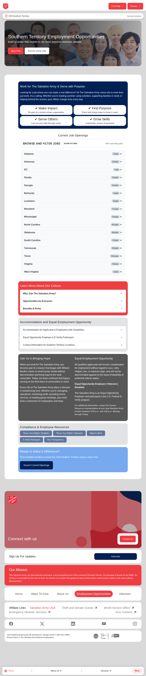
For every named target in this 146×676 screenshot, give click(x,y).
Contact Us (128, 539)
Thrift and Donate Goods (80, 608)
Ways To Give (40, 593)
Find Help (115, 6)
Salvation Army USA (42, 607)
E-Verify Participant (31, 440)
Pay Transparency (55, 440)
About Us (56, 671)
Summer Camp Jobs (37, 51)
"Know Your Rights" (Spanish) (69, 433)
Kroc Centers (126, 612)
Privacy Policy (12, 637)
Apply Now (16, 51)
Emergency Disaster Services (30, 612)
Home (19, 593)
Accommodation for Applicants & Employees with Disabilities (53, 330)
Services (106, 671)
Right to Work (96, 433)
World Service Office (119, 608)
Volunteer (125, 593)
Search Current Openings (36, 465)
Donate (133, 6)
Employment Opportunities (93, 593)
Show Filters (70, 143)
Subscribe (115, 556)
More (137, 671)
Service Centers (134, 16)
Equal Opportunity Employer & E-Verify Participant (48, 337)
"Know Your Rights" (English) (36, 433)
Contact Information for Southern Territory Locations (49, 345)
